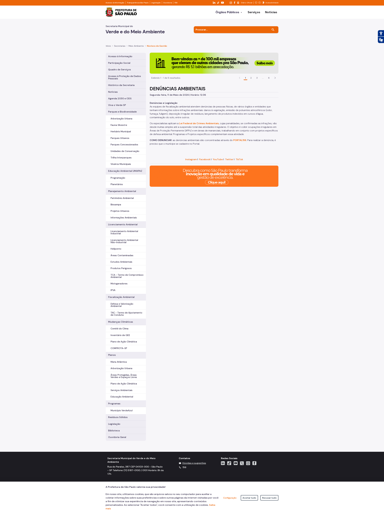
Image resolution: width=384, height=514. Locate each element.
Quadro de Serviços (119, 69)
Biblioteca (114, 430)
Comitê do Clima (119, 328)
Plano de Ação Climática (124, 341)
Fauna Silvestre (119, 125)
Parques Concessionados (124, 144)
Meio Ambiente (136, 46)
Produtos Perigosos (121, 268)
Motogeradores (119, 283)
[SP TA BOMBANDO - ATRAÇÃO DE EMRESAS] (214, 62)
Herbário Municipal (121, 131)
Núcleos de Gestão (157, 46)
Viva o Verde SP (117, 105)
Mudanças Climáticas (120, 321)
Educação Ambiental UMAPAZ (125, 170)
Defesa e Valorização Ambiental (122, 305)
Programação (118, 177)
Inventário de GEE (120, 335)
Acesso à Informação (120, 56)
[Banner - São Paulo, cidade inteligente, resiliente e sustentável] (214, 176)
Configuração (230, 497)
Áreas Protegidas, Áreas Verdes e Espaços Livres (124, 376)
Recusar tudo (269, 497)
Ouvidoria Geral (117, 437)
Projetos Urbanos (120, 211)
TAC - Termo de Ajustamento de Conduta (126, 313)
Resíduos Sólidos (118, 417)
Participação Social (119, 62)
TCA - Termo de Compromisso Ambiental (127, 276)
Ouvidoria (167, 3)
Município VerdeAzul (122, 410)
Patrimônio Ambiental (122, 198)
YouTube (218, 159)
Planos (112, 355)
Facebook (204, 159)
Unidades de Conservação (125, 151)
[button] (275, 77)
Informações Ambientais (124, 217)
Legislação (156, 3)
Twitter (229, 159)
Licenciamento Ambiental (123, 224)
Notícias (113, 91)
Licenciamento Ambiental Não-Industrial (124, 241)
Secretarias (119, 46)
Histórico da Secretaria (121, 85)
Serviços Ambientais (121, 390)
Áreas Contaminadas (122, 255)
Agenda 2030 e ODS (120, 98)
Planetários (117, 184)
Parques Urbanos (120, 138)
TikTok (239, 159)
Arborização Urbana (121, 118)
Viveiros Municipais (121, 164)
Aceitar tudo (249, 497)
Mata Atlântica (119, 361)
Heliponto (116, 248)
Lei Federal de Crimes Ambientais (199, 123)
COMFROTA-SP (119, 348)
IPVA (113, 290)
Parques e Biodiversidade (122, 111)
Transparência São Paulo (138, 3)
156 (175, 3)
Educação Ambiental (122, 396)
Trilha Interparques (121, 157)
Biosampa (116, 204)
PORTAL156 (239, 140)
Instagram (191, 159)
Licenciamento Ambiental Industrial (124, 232)
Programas (114, 403)
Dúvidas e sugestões (194, 463)
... (263, 77)
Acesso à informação (115, 3)
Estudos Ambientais (121, 261)
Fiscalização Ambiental (121, 297)
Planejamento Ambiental (122, 191)
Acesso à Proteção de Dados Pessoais (124, 77)
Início (108, 46)
